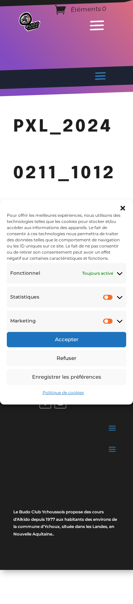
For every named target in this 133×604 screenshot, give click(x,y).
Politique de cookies (63, 392)
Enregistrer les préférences (66, 377)
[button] (122, 208)
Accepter (66, 339)
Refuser (66, 358)
